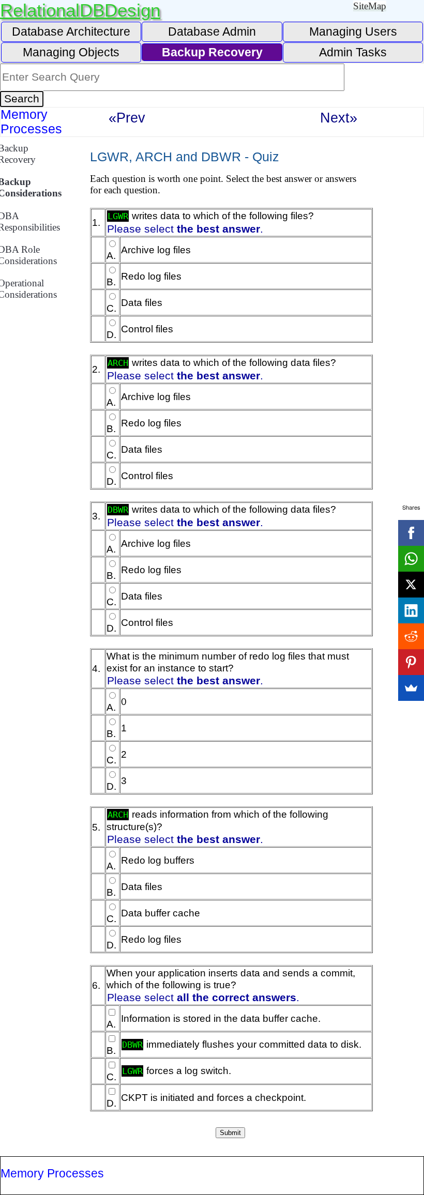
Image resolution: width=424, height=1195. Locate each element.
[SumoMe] (411, 688)
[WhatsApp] (411, 559)
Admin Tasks (353, 52)
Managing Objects (71, 52)
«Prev (127, 118)
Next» (338, 118)
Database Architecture (71, 31)
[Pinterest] (411, 662)
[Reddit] (411, 636)
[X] (411, 585)
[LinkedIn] (411, 610)
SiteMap (369, 6)
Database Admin (212, 31)
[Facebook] (411, 533)
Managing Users (353, 31)
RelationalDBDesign (80, 10)
